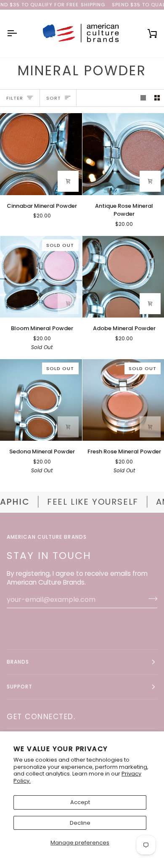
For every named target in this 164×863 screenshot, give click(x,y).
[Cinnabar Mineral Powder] (41, 154)
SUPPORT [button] (20, 686)
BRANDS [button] (18, 661)
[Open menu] (19, 33)
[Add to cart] (68, 181)
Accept (80, 802)
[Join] (150, 598)
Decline (80, 823)
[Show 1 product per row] (143, 98)
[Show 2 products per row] (157, 98)
